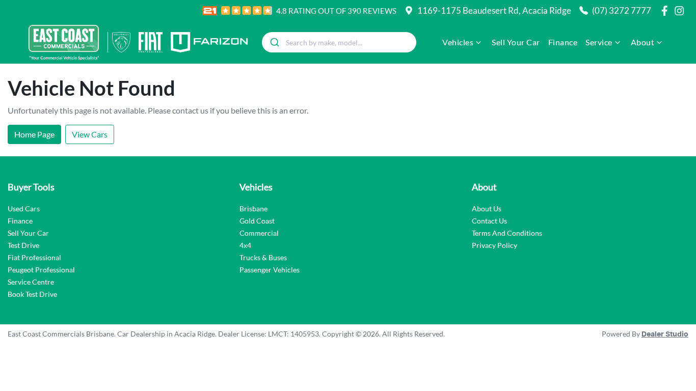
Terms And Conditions (507, 233)
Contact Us (489, 220)
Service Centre (31, 281)
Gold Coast (257, 220)
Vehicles (457, 42)
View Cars (90, 134)
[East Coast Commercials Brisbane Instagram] (681, 11)
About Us (486, 208)
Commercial (259, 233)
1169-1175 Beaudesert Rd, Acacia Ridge (494, 10)
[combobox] (339, 42)
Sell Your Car (516, 42)
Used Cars (24, 208)
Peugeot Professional (41, 269)
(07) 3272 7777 (621, 10)
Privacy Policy (494, 245)
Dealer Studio (664, 334)
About (643, 42)
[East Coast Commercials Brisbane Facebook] (666, 11)
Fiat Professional (34, 257)
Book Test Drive (32, 294)
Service (598, 42)
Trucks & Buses (263, 257)
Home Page (34, 134)
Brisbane (253, 208)
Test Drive (23, 245)
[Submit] (274, 42)
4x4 (245, 245)
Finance (563, 42)
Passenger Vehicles (269, 269)
